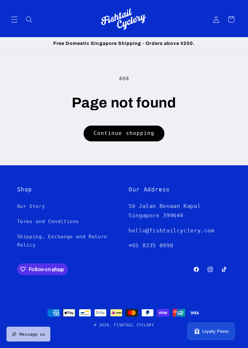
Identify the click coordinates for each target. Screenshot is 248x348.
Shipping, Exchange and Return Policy (62, 241)
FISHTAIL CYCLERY (134, 325)
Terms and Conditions (48, 221)
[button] (14, 19)
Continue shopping (124, 133)
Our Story (31, 206)
